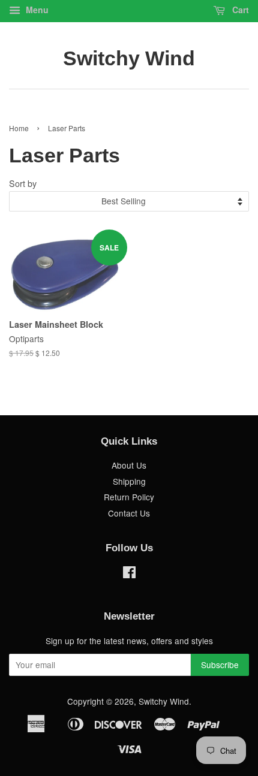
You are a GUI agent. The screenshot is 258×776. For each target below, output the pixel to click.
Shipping (129, 481)
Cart (239, 10)
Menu (36, 10)
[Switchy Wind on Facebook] (129, 574)
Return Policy (129, 497)
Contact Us (129, 513)
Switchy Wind (129, 58)
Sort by (23, 183)
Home (19, 128)
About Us (129, 465)
